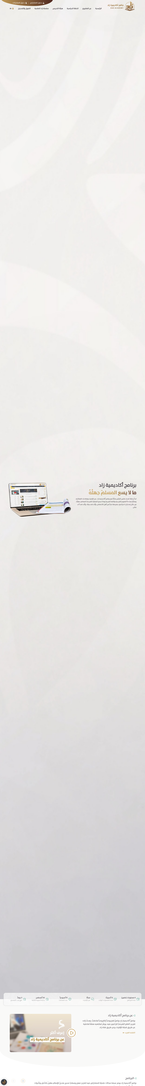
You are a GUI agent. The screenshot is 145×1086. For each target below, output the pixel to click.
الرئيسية (98, 8)
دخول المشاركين (36, 3)
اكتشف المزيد (130, 1032)
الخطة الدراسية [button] (72, 8)
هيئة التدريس (58, 8)
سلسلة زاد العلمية (42, 8)
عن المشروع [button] (86, 8)
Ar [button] (11, 8)
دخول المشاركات (19, 3)
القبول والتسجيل (24, 8)
